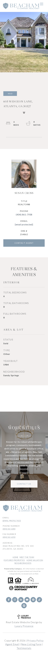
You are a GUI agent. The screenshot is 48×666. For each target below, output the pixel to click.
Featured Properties (14, 560)
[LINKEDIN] (21, 599)
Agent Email (12, 644)
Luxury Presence (24, 626)
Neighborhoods (22, 563)
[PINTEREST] (33, 599)
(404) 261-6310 (9, 537)
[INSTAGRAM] (14, 599)
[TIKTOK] (39, 599)
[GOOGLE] (24, 605)
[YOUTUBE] (27, 599)
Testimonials (24, 648)
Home (15, 557)
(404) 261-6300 (9, 529)
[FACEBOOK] (8, 599)
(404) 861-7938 (24, 214)
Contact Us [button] (24, 484)
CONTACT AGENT (24, 243)
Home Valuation (35, 560)
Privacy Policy (35, 640)
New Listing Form (31, 644)
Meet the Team (27, 557)
